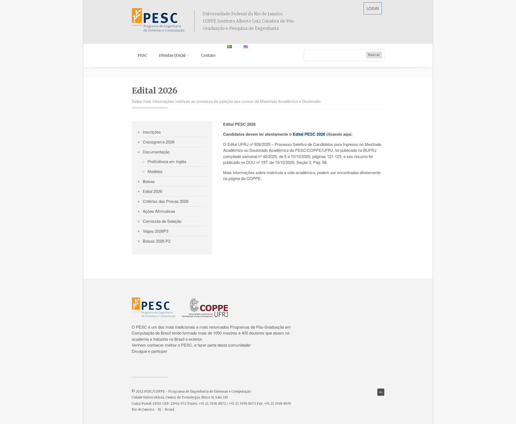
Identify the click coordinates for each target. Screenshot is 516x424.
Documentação (156, 151)
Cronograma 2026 (158, 142)
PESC (142, 55)
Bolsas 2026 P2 (156, 241)
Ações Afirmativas (159, 211)
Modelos (155, 171)
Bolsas (149, 181)
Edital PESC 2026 (309, 134)
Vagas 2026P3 (155, 231)
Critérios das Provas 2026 (165, 201)
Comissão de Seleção (162, 221)
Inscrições (152, 132)
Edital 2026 (152, 191)
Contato (208, 55)
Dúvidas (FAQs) (172, 55)
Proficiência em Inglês (167, 161)
